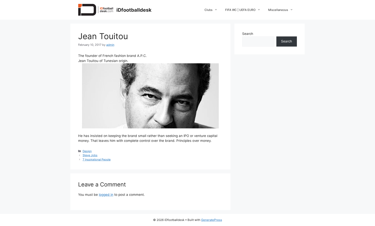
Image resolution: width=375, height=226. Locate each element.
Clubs (208, 10)
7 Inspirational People (97, 159)
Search (247, 34)
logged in (106, 195)
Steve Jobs (90, 155)
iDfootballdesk (134, 10)
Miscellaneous (278, 10)
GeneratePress (211, 220)
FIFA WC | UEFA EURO (240, 10)
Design (87, 151)
